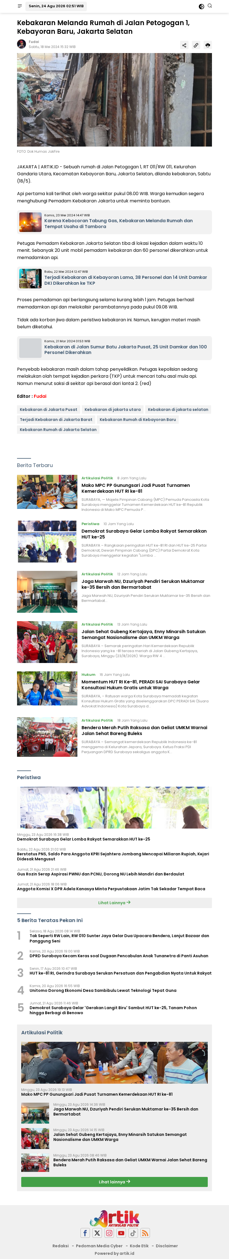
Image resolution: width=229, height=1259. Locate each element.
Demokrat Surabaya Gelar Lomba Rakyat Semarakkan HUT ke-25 (144, 534)
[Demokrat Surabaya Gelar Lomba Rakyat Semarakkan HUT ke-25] (47, 542)
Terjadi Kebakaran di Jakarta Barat (56, 419)
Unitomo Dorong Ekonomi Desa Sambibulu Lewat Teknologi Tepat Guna (103, 990)
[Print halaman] (208, 45)
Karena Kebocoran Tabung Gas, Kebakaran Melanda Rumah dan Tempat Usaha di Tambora (118, 223)
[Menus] (20, 6)
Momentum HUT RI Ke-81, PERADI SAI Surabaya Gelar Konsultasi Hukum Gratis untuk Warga (141, 685)
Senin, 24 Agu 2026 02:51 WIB (56, 6)
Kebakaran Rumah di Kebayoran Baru (138, 419)
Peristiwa (90, 523)
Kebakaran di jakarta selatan (178, 409)
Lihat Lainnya (112, 903)
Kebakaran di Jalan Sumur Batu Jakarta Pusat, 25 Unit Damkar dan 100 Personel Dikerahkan (125, 350)
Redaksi (61, 1246)
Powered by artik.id (114, 1253)
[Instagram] (109, 1233)
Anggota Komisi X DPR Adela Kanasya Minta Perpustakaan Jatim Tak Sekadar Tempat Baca (111, 888)
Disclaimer (167, 1246)
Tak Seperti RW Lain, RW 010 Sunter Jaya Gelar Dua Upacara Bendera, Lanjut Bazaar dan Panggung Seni (119, 938)
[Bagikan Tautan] (184, 45)
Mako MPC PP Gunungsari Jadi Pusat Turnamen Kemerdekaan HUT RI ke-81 (136, 488)
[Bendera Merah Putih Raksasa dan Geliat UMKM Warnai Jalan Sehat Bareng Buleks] (47, 737)
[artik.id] (114, 1218)
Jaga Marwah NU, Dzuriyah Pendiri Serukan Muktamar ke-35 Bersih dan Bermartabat (143, 584)
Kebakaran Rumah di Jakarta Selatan (58, 429)
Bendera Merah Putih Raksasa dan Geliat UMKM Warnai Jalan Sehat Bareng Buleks (144, 730)
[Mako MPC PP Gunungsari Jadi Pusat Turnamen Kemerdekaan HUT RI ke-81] (47, 493)
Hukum (89, 674)
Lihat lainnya (112, 1182)
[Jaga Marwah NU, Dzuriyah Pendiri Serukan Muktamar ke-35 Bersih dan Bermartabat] (47, 592)
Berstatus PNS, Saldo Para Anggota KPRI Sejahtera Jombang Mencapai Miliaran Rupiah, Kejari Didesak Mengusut (113, 856)
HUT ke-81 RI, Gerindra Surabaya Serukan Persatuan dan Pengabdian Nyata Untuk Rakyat (121, 973)
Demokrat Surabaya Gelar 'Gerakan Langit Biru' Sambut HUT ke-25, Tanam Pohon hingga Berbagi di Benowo (113, 1010)
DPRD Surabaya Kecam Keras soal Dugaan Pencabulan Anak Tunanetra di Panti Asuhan (119, 955)
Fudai (34, 41)
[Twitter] (97, 1233)
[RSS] (145, 1233)
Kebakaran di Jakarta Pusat (48, 409)
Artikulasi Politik (97, 478)
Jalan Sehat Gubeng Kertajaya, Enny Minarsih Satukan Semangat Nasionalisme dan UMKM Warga (144, 634)
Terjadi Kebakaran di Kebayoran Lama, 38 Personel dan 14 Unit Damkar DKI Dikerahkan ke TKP (125, 280)
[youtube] (121, 1233)
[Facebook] (85, 1233)
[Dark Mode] (201, 6)
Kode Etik (139, 1246)
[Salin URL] (196, 45)
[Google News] (133, 1233)
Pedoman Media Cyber (99, 1246)
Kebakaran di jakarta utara (113, 409)
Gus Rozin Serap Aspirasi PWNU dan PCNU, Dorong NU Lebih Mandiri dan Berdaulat (100, 874)
